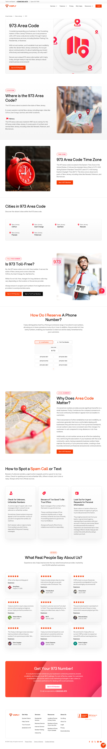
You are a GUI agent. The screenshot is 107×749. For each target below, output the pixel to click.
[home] (10, 6)
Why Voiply (79, 6)
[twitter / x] (95, 742)
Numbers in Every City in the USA (53, 724)
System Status (26, 718)
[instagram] (92, 742)
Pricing (71, 6)
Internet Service (39, 726)
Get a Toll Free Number (33, 294)
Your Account (26, 725)
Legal (62, 725)
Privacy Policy (28, 741)
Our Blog (63, 718)
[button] (53, 6)
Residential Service (38, 719)
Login (98, 6)
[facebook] (89, 742)
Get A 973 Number (17, 68)
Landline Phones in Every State (52, 719)
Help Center (25, 721)
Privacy (63, 728)
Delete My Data (65, 731)
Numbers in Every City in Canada (53, 729)
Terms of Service (38, 741)
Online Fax (38, 733)
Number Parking (39, 730)
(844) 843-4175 (26, 728)
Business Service (40, 723)
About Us (63, 721)
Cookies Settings (49, 741)
